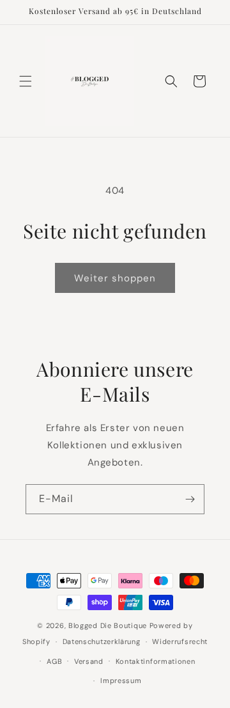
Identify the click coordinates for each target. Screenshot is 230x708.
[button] (26, 81)
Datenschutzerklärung (102, 641)
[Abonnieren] (190, 499)
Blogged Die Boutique (107, 625)
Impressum (120, 680)
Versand (88, 661)
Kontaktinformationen (155, 661)
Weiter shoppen (115, 278)
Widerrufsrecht (180, 641)
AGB (54, 661)
